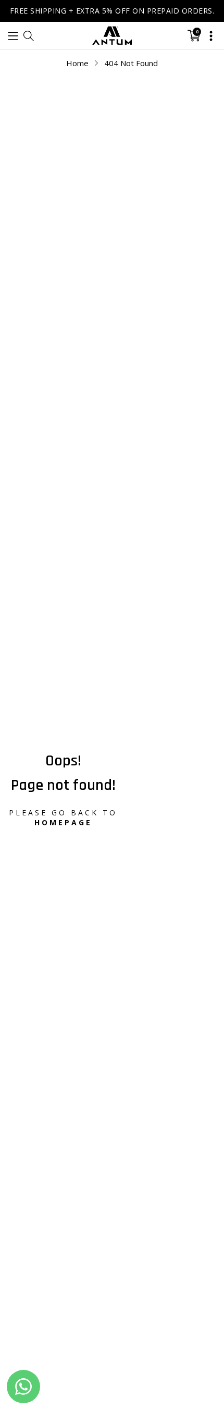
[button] (13, 35)
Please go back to (63, 817)
